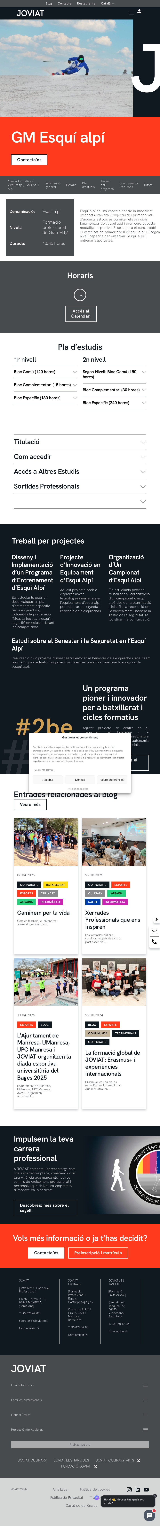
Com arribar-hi (29, 1328)
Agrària (26, 902)
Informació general (52, 185)
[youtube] (146, 1489)
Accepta (48, 779)
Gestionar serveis (44, 769)
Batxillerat (55, 885)
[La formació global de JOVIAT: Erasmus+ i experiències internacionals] (114, 982)
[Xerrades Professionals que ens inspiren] (114, 842)
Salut (92, 902)
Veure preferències (112, 779)
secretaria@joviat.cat (33, 1321)
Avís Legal (60, 1489)
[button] (45, 371)
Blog (45, 1025)
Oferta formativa (19, 181)
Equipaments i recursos (128, 185)
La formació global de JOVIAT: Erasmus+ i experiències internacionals (112, 1063)
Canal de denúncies (81, 1505)
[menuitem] (107, 3)
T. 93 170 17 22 (118, 1324)
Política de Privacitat (66, 1497)
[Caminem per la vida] (46, 842)
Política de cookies (78, 788)
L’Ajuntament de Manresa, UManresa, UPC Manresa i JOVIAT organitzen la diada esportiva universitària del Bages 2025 (44, 1056)
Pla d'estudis (88, 185)
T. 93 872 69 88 (29, 1313)
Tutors (148, 185)
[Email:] (154, 931)
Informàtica (50, 902)
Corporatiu (29, 885)
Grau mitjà (15, 185)
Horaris (71, 185)
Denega (80, 779)
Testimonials (125, 1033)
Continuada (97, 1033)
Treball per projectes (107, 185)
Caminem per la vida (43, 912)
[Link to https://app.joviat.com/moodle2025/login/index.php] (139, 11)
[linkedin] (138, 1489)
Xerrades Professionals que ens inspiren (112, 919)
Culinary (48, 893)
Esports (26, 893)
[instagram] (129, 1489)
